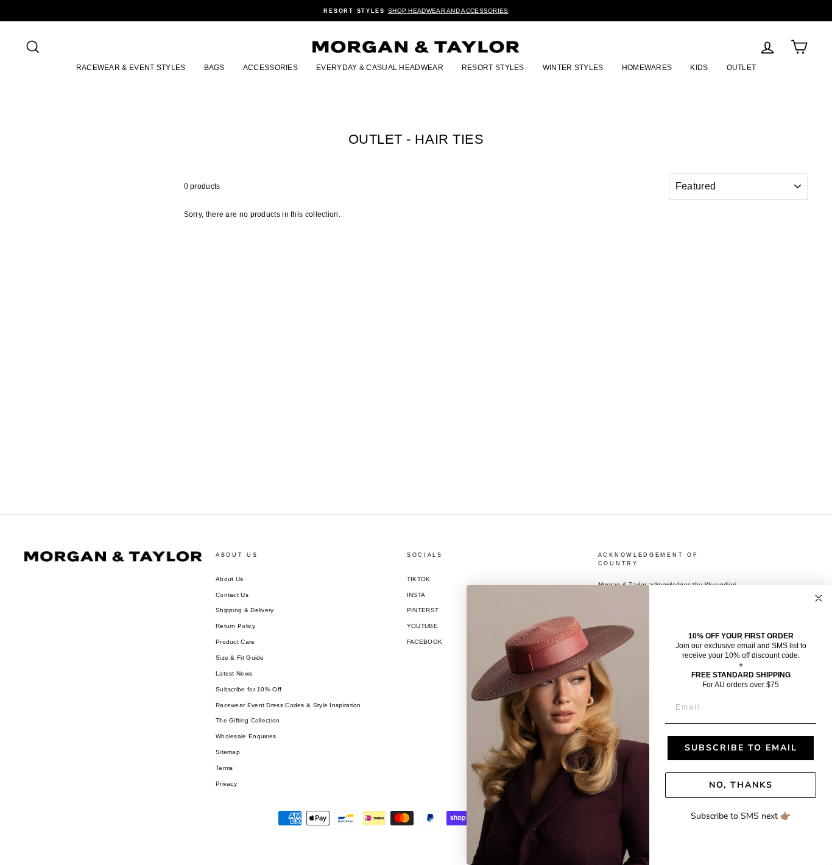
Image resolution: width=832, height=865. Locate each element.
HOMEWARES (647, 67)
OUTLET (741, 67)
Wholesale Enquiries (246, 736)
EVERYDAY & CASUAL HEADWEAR (379, 67)
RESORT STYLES (493, 67)
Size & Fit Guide (240, 657)
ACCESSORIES (270, 67)
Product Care (235, 641)
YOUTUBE (422, 626)
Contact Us (232, 594)
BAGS (214, 67)
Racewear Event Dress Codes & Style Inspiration (288, 705)
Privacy (226, 783)
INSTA (416, 594)
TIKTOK (419, 579)
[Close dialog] (818, 598)
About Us (229, 579)
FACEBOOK (424, 641)
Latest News (234, 673)
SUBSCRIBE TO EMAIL (741, 748)
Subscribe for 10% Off (248, 689)
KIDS (699, 67)
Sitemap (228, 752)
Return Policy (235, 626)
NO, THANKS (741, 785)
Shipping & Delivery (245, 610)
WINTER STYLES (573, 67)
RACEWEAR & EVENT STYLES (131, 67)
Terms (224, 767)
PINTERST (423, 610)
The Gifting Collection (248, 720)
